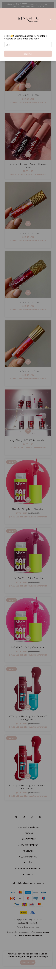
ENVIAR (28, 53)
